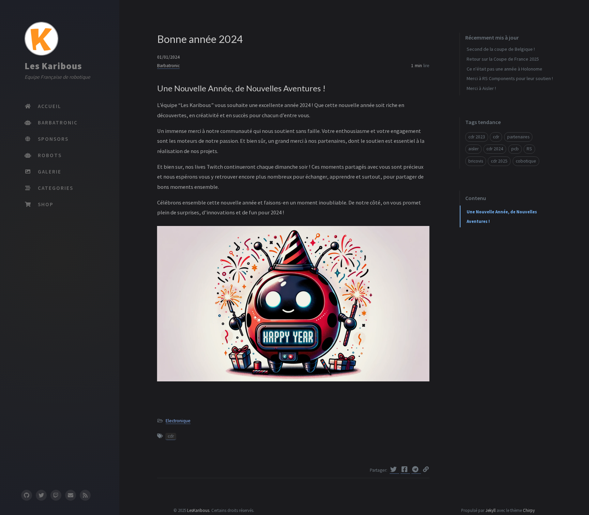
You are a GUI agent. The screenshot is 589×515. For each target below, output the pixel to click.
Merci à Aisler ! (481, 88)
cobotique (526, 161)
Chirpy (529, 510)
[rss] (85, 495)
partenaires (518, 137)
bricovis (475, 161)
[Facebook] (405, 469)
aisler (473, 149)
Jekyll (490, 510)
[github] (26, 495)
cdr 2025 (499, 161)
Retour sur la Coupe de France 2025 (503, 59)
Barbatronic (168, 66)
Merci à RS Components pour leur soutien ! (510, 78)
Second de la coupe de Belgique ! (501, 49)
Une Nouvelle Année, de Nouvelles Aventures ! (502, 216)
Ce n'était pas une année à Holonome (504, 69)
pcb (515, 149)
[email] (70, 495)
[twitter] (41, 495)
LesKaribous (198, 510)
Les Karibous (53, 66)
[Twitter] (394, 469)
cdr (171, 436)
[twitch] (55, 495)
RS (529, 149)
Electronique (178, 421)
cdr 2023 (476, 137)
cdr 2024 (494, 149)
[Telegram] (416, 469)
